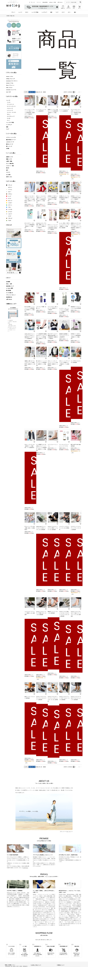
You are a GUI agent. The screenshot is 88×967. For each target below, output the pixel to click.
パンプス (8, 102)
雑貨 (51, 12)
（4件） (72, 235)
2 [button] (75, 92)
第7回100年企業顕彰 (73, 908)
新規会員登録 (45, 2)
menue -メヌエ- (9, 76)
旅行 (7, 170)
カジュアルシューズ (10, 116)
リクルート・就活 (10, 165)
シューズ (20, 12)
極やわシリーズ (9, 144)
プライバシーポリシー (11, 294)
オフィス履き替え (10, 163)
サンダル (8, 118)
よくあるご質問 (9, 288)
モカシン (8, 114)
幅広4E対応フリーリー (11, 139)
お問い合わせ (60, 2)
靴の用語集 (8, 290)
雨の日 (7, 167)
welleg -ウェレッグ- (10, 78)
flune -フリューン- (10, 85)
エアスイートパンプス (11, 137)
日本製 (7, 148)
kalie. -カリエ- (9, 87)
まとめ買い (8, 174)
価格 (75, 12)
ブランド (13, 12)
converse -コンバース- (11, 89)
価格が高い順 (39, 92)
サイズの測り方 (9, 292)
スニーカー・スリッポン (11, 112)
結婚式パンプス (9, 156)
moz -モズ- (8, 92)
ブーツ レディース (10, 104)
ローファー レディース (11, 106)
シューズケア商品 (35, 12)
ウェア (57, 12)
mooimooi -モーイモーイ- (12, 80)
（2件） (72, 178)
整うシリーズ (9, 146)
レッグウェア (44, 12)
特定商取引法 (9, 297)
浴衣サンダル (9, 176)
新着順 (44, 92)
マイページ (39, 2)
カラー (69, 12)
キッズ (8, 120)
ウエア (7, 129)
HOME (8, 15)
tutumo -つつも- (9, 83)
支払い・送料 (9, 283)
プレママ (8, 172)
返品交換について (10, 286)
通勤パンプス (9, 159)
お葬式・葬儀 (9, 161)
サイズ (63, 12)
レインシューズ (10, 110)
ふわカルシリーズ (10, 141)
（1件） (61, 175)
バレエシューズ (10, 108)
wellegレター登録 (52, 2)
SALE (26, 12)
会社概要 (8, 281)
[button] (81, 92)
